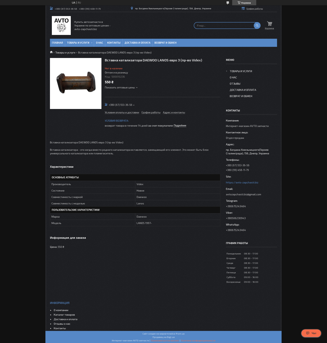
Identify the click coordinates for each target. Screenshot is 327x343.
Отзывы (235, 83)
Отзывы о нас (62, 323)
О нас (99, 42)
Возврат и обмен (165, 42)
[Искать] (257, 25)
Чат (314, 333)
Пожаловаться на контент (165, 340)
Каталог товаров (64, 314)
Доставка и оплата (137, 42)
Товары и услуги (78, 42)
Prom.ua (180, 333)
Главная (57, 42)
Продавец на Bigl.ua (164, 337)
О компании (61, 310)
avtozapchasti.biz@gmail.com (243, 194)
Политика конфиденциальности (198, 340)
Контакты (114, 42)
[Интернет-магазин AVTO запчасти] (61, 25)
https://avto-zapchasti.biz (242, 182)
